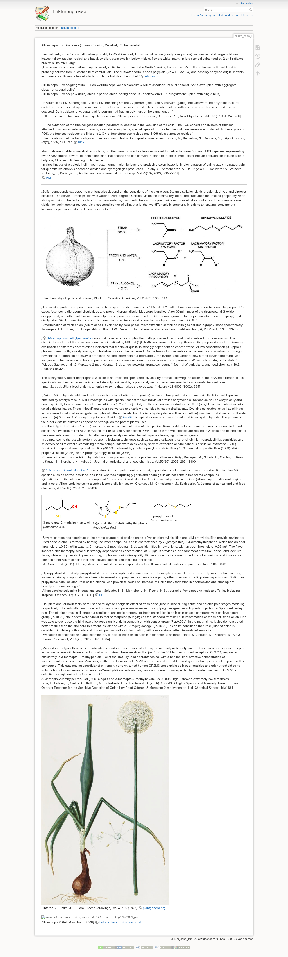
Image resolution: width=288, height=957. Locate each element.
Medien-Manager (228, 15)
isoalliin (128, 417)
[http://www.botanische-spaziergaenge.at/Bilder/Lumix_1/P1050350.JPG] (89, 917)
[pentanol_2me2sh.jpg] (61, 508)
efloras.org (152, 76)
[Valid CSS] (163, 947)
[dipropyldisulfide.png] (172, 505)
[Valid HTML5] (144, 947)
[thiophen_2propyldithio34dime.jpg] (115, 508)
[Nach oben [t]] (257, 73)
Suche (251, 9)
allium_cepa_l (70, 28)
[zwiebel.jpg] (105, 800)
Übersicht (247, 15)
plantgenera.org (154, 908)
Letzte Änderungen (203, 15)
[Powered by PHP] (125, 947)
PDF (81, 142)
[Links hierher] (257, 65)
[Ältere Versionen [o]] (257, 56)
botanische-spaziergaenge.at (120, 922)
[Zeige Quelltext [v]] (257, 47)
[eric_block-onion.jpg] (144, 253)
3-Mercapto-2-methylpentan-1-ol (70, 338)
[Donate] (107, 947)
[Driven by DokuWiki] (181, 947)
